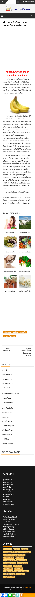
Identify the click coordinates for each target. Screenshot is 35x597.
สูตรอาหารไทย (22, 563)
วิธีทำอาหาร (26, 552)
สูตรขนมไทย (20, 555)
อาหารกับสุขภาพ (9, 336)
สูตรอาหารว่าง (7, 379)
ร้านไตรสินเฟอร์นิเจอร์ (10, 517)
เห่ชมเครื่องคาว (7, 398)
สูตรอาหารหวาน (8, 383)
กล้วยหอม (7, 332)
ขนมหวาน (8, 549)
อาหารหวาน (8, 568)
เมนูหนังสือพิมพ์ (7, 434)
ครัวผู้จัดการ (6, 439)
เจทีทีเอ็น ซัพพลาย (8, 529)
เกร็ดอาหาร (8, 571)
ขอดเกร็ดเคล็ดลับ (7, 408)
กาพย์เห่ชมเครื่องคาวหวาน (10, 393)
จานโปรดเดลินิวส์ (8, 443)
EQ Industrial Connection (11, 524)
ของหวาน (8, 552)
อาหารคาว (8, 566)
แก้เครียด (23, 332)
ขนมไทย (16, 549)
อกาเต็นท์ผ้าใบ (7, 522)
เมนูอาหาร (20, 574)
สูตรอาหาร (19, 557)
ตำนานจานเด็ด (6, 412)
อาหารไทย (18, 568)
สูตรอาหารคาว (7, 374)
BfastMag (28, 587)
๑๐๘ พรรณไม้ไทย (8, 536)
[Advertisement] (17, 48)
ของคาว (24, 549)
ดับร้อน (15, 332)
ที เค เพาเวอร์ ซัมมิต (9, 531)
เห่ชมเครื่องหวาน (8, 402)
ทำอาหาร (17, 552)
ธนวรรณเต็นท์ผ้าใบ (9, 519)
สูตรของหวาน (9, 557)
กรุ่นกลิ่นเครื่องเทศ (7, 430)
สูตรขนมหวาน (9, 555)
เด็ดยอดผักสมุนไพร (8, 426)
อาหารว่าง (17, 566)
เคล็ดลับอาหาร (9, 574)
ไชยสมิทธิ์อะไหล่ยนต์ (9, 534)
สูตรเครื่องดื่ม (7, 388)
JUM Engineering (8, 527)
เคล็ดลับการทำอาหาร (21, 571)
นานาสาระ (5, 417)
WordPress (21, 590)
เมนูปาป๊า (5, 370)
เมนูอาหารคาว (9, 577)
